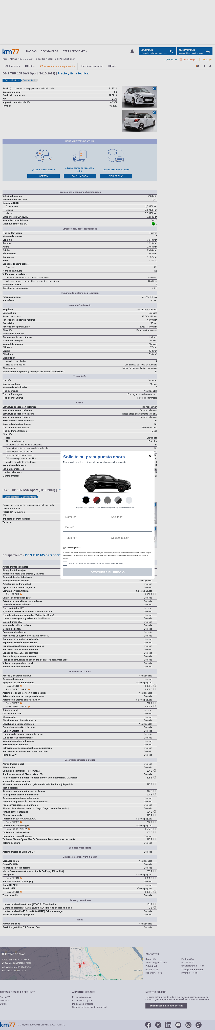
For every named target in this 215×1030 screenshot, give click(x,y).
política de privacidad (111, 563)
